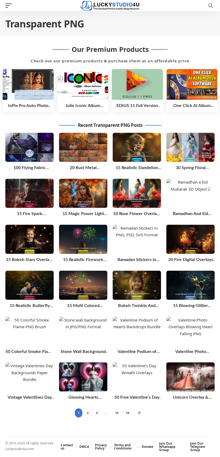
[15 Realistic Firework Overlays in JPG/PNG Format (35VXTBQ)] (83, 239)
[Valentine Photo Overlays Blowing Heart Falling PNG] (190, 331)
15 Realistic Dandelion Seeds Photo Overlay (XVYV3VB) (137, 168)
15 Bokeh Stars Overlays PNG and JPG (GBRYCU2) (29, 260)
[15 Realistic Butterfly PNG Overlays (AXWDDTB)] (29, 285)
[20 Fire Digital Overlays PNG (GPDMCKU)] (190, 239)
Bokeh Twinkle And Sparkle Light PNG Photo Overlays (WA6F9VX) (137, 306)
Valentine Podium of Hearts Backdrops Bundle (137, 352)
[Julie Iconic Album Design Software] (82, 84)
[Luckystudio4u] (110, 6)
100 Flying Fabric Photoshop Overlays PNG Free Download (29, 168)
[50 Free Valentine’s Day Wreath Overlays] (137, 376)
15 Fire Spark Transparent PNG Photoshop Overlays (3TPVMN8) (29, 214)
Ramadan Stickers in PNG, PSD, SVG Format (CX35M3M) (137, 260)
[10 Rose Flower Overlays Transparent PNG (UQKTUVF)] (137, 193)
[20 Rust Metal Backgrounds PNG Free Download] (83, 147)
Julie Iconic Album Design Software (82, 105)
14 (127, 413)
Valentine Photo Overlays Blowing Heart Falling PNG (190, 352)
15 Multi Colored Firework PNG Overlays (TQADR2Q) (83, 306)
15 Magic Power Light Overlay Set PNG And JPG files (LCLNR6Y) (83, 214)
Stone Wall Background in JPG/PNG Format (83, 352)
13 (116, 413)
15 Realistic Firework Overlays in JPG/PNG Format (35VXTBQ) (83, 260)
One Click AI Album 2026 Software (192, 105)
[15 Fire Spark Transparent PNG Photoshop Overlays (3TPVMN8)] (29, 193)
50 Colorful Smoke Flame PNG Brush (29, 352)
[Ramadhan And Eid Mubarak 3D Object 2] (190, 193)
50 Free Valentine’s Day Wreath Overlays (136, 397)
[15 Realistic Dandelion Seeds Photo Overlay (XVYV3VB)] (137, 147)
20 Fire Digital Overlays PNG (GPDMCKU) (190, 260)
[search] (211, 5)
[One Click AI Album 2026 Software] (192, 84)
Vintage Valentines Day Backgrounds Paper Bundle (30, 397)
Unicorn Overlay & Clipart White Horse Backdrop (190, 397)
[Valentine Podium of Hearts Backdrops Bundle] (137, 331)
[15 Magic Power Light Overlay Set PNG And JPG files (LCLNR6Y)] (83, 193)
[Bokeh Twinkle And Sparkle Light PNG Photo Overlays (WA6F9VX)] (137, 285)
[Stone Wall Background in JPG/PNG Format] (83, 331)
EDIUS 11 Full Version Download (137, 105)
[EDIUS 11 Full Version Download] (137, 84)
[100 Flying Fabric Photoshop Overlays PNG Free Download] (29, 147)
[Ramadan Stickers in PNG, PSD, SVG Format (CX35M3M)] (137, 239)
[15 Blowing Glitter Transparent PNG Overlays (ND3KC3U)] (190, 285)
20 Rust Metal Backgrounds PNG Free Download (83, 168)
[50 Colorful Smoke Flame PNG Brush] (29, 331)
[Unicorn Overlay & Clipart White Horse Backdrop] (190, 376)
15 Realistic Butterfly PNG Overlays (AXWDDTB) (30, 306)
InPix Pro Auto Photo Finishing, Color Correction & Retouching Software (28, 105)
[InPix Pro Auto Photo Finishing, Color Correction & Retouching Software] (28, 84)
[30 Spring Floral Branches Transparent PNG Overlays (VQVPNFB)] (190, 147)
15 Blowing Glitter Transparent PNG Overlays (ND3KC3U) (190, 306)
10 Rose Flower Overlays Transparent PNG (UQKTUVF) (137, 214)
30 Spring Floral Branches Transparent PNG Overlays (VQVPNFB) (190, 168)
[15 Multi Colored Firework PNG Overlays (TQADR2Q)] (83, 285)
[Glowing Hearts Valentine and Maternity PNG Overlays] (83, 376)
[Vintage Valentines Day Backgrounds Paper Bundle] (29, 376)
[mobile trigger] (9, 5)
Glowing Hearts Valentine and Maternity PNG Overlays (83, 397)
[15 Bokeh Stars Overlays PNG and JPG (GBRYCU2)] (29, 239)
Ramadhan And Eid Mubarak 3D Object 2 (190, 214)
